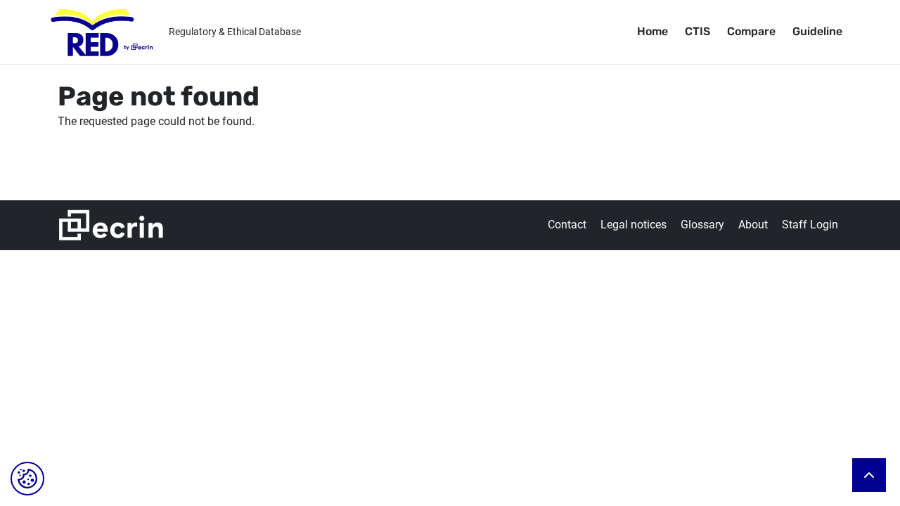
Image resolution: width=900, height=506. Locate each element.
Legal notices (633, 224)
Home (652, 31)
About (753, 224)
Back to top (869, 475)
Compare (751, 31)
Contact (567, 224)
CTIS (697, 31)
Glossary (702, 224)
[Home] (102, 32)
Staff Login (810, 224)
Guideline (817, 31)
